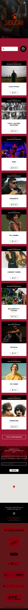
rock (14, 127)
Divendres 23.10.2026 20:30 (14, 286)
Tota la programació (14, 437)
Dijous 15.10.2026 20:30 (14, 212)
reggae (14, 163)
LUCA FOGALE (14, 87)
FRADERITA (14, 199)
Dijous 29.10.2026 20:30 (14, 324)
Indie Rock (14, 312)
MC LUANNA (13, 235)
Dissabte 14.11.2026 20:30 (14, 398)
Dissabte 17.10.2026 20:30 (14, 249)
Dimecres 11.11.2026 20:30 (14, 361)
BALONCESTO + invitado (14, 309)
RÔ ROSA (13, 347)
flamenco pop (14, 200)
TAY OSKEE (14, 384)
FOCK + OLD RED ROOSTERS (14, 124)
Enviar (14, 470)
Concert (14, 62)
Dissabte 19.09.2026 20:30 (14, 100)
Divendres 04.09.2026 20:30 (14, 64)
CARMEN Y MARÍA (14, 272)
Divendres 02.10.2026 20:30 (14, 139)
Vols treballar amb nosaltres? (14, 518)
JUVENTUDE (13, 421)
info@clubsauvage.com (14, 509)
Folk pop (14, 88)
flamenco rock (14, 422)
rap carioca (14, 237)
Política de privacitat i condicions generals (14, 607)
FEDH (14, 162)
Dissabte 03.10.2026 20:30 (14, 176)
